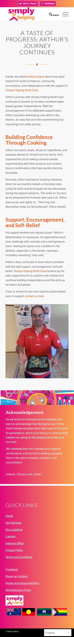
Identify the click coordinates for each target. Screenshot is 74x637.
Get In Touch (29, 3)
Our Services (13, 523)
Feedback (49, 3)
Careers (10, 536)
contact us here (34, 296)
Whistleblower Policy (18, 590)
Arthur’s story (36, 76)
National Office (15, 543)
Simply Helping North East (22, 90)
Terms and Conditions (19, 557)
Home (9, 516)
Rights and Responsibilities (22, 583)
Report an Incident (17, 576)
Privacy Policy (14, 550)
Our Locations (14, 529)
